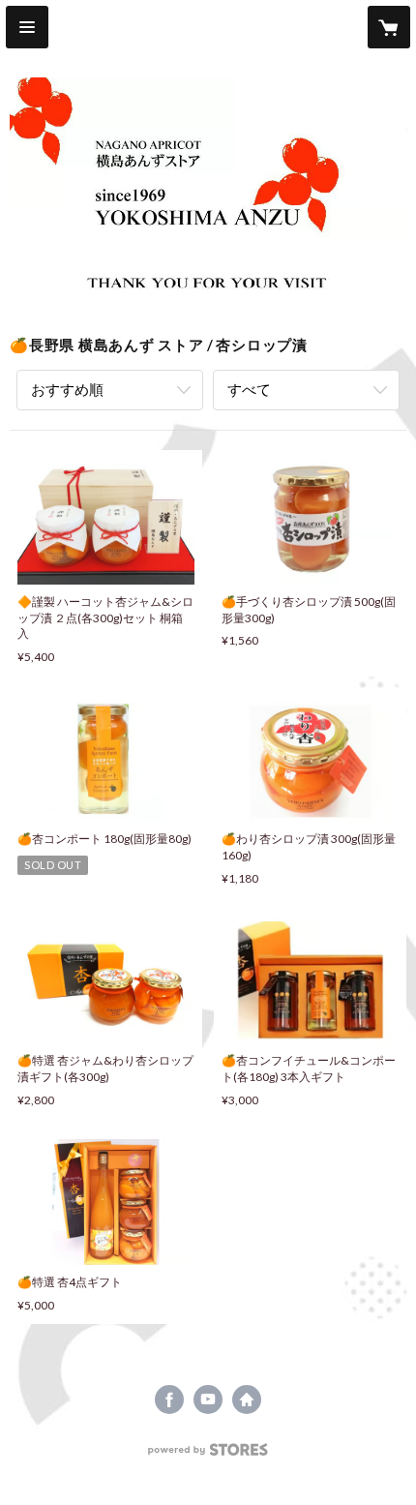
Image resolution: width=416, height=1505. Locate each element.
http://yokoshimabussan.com (246, 1399)
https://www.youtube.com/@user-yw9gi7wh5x (208, 1399)
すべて (249, 389)
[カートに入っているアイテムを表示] (389, 27)
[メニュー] (27, 27)
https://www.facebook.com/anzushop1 (169, 1399)
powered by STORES (208, 1455)
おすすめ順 (67, 389)
